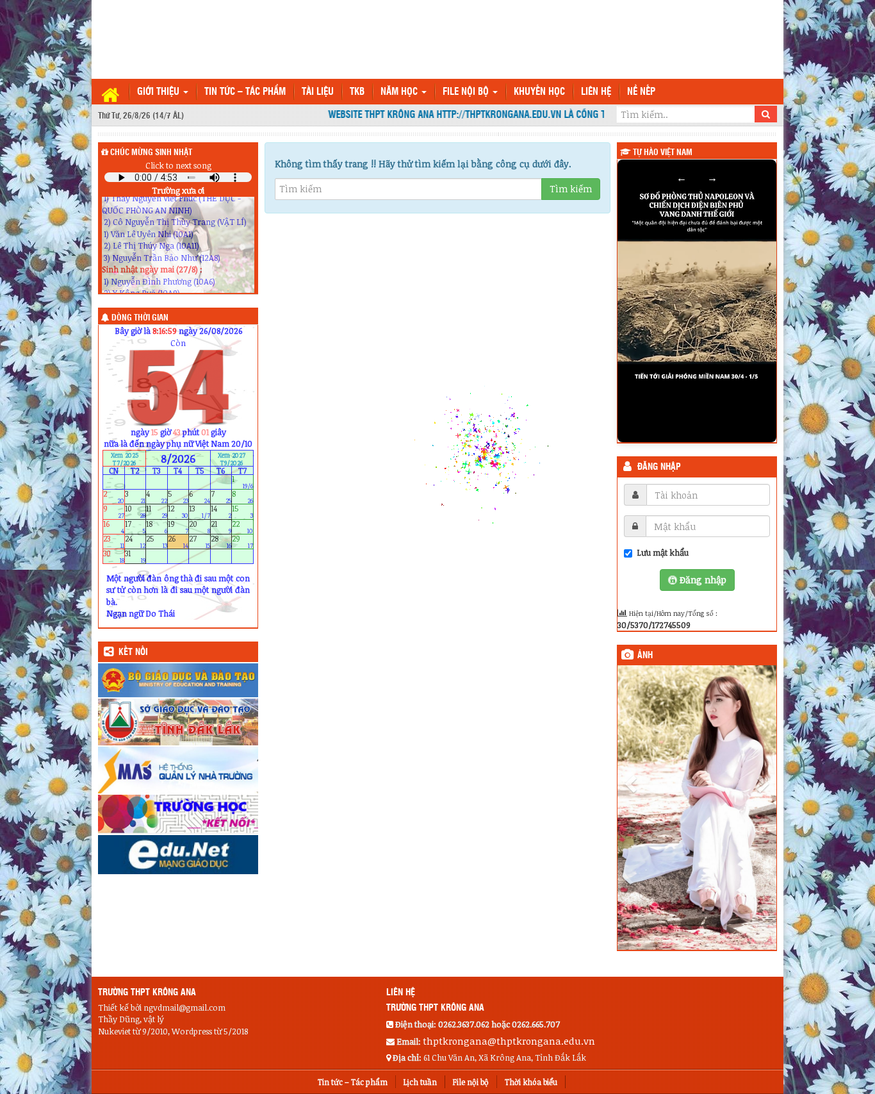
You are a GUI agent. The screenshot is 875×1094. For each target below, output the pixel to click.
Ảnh (645, 655)
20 (199, 526)
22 (242, 526)
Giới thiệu (159, 92)
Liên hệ (596, 92)
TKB (357, 92)
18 (156, 526)
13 (199, 511)
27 (199, 541)
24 (135, 541)
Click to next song (178, 165)
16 (113, 526)
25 (156, 541)
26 (178, 541)
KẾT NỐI (133, 652)
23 (113, 541)
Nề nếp (641, 92)
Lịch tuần (420, 1082)
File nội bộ (467, 92)
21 (221, 526)
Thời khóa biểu (531, 1082)
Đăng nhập (659, 467)
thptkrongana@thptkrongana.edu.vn (509, 1040)
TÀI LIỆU (318, 92)
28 (221, 541)
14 (221, 511)
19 (178, 526)
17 (135, 526)
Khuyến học (539, 92)
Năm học (400, 92)
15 (242, 511)
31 (135, 556)
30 (113, 556)
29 (242, 541)
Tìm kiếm (571, 189)
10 (135, 511)
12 (178, 511)
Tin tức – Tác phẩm (245, 92)
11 (156, 511)
